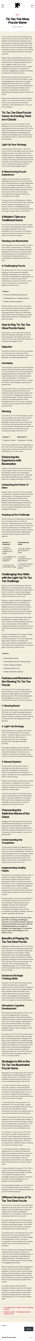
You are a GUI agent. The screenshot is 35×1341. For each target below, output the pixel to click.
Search (4, 1325)
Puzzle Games (11, 1337)
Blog (17, 14)
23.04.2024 (18, 27)
